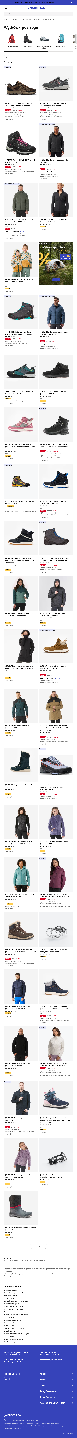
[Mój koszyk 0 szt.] (71, 8)
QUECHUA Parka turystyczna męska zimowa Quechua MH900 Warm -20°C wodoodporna (54, 728)
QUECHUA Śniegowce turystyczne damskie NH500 (21, 786)
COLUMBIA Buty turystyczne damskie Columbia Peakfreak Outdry (54, 104)
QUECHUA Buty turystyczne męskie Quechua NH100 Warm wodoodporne (54, 393)
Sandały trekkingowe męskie (14, 1306)
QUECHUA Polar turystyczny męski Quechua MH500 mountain (18, 727)
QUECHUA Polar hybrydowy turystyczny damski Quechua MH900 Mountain (20, 843)
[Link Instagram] (9, 1378)
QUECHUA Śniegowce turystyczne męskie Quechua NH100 (21, 1229)
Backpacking (60, 46)
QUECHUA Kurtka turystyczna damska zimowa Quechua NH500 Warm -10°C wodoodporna (19, 668)
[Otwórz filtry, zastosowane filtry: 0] (6, 57)
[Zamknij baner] (71, 2)
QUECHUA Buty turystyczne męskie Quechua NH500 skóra (53, 667)
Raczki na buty (9, 1298)
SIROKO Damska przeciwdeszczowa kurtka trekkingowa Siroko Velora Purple (55, 895)
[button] (20, 115)
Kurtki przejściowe (10, 1336)
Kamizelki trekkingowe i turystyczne (16, 1301)
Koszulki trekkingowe (11, 1331)
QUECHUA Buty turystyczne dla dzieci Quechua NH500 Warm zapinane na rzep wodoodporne (20, 446)
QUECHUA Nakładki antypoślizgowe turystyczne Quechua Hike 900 (53, 951)
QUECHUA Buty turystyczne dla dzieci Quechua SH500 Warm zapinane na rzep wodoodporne (55, 1120)
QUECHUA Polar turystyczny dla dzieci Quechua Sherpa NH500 (19, 280)
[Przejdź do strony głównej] (36, 8)
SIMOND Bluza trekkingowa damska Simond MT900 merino (53, 221)
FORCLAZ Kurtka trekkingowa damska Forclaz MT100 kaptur (19, 895)
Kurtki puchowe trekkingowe (13, 1309)
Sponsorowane (43, 243)
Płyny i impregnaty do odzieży (14, 1328)
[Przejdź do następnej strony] (45, 1246)
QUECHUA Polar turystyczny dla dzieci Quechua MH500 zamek (54, 843)
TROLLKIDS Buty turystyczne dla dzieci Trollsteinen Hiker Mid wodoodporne (19, 333)
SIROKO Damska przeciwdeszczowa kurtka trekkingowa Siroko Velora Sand (54, 1064)
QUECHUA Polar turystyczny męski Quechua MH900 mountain (18, 1008)
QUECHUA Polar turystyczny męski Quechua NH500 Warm (18, 1064)
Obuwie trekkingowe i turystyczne (15, 1293)
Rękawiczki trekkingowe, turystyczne (16, 1314)
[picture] (21, 83)
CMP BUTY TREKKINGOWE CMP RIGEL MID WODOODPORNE (20, 161)
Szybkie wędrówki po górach (44, 47)
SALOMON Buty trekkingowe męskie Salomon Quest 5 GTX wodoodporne (54, 445)
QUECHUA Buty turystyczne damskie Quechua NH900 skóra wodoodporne (54, 1008)
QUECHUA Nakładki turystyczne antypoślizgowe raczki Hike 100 (52, 1176)
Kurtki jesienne (9, 1317)
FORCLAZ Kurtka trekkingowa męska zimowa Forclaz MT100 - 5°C (19, 221)
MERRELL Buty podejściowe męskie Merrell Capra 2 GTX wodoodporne (21, 393)
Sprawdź (56, 279)
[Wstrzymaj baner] (68, 2)
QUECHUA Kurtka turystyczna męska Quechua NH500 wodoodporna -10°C (54, 614)
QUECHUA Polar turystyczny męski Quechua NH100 (18, 1119)
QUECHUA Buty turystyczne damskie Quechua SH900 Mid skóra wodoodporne (20, 951)
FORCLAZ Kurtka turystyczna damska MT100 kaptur (54, 161)
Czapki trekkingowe (10, 1342)
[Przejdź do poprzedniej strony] (32, 1246)
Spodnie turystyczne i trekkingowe (15, 1339)
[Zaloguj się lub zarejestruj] (66, 8)
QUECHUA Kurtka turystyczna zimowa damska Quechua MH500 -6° (19, 614)
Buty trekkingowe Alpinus (12, 1320)
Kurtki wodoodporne (11, 1323)
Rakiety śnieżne (9, 1325)
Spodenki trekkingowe (11, 1304)
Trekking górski (28, 46)
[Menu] (6, 8)
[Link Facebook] (5, 1378)
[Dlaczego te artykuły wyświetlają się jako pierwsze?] (5, 62)
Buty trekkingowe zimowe (12, 1290)
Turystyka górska (12, 46)
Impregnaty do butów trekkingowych (16, 1334)
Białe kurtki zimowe (10, 1295)
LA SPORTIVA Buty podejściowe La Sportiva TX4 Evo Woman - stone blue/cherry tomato (53, 787)
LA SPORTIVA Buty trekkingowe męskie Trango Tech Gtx (20, 502)
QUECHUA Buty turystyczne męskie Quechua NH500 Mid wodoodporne (53, 502)
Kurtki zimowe (8, 1312)
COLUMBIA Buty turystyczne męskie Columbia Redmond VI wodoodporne (19, 104)
